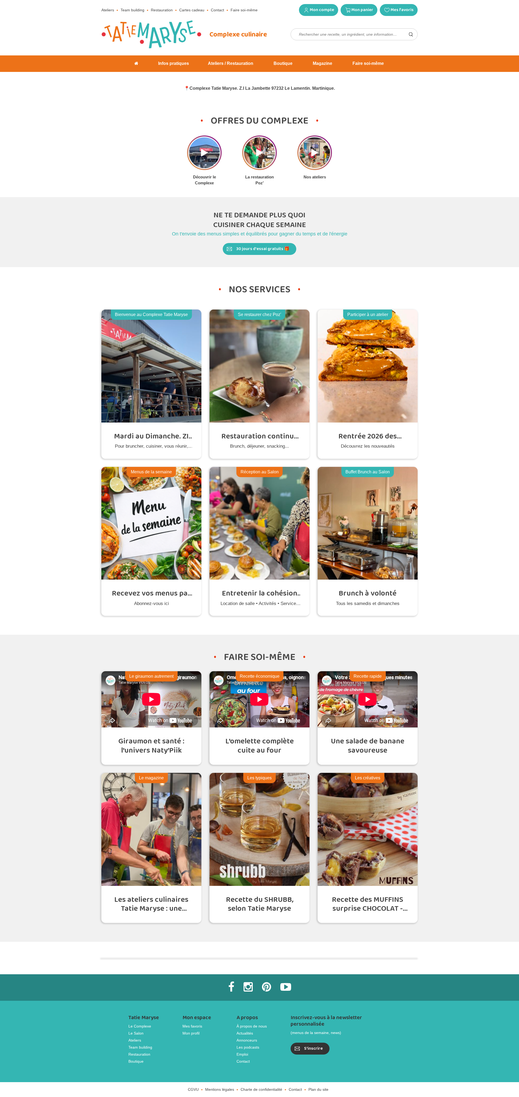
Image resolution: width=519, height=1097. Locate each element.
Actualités (245, 1033)
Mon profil (190, 1033)
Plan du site (318, 1089)
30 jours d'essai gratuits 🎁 (263, 248)
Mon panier (362, 9)
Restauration (162, 10)
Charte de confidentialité (261, 1089)
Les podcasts (248, 1047)
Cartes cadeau (191, 10)
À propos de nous (252, 1026)
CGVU (193, 1089)
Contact (217, 10)
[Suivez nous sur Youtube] (285, 987)
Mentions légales (219, 1089)
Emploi (242, 1054)
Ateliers (107, 10)
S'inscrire (313, 1048)
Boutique (136, 1061)
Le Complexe (139, 1026)
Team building (132, 10)
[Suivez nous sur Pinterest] (266, 987)
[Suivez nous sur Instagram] (248, 987)
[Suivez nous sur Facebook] (231, 987)
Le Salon (136, 1033)
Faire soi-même (244, 10)
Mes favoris (402, 9)
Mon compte (322, 9)
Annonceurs (247, 1040)
